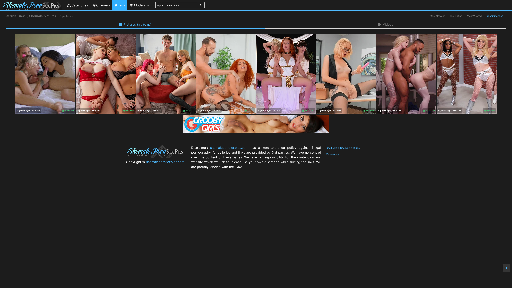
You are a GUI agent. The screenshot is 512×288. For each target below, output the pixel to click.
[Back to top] (506, 268)
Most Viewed (474, 15)
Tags (121, 5)
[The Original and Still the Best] (256, 132)
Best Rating (455, 15)
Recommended (494, 15)
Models (139, 5)
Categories (79, 5)
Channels (103, 5)
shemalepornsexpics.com (165, 162)
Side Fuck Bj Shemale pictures (343, 147)
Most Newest (437, 15)
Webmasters (332, 154)
